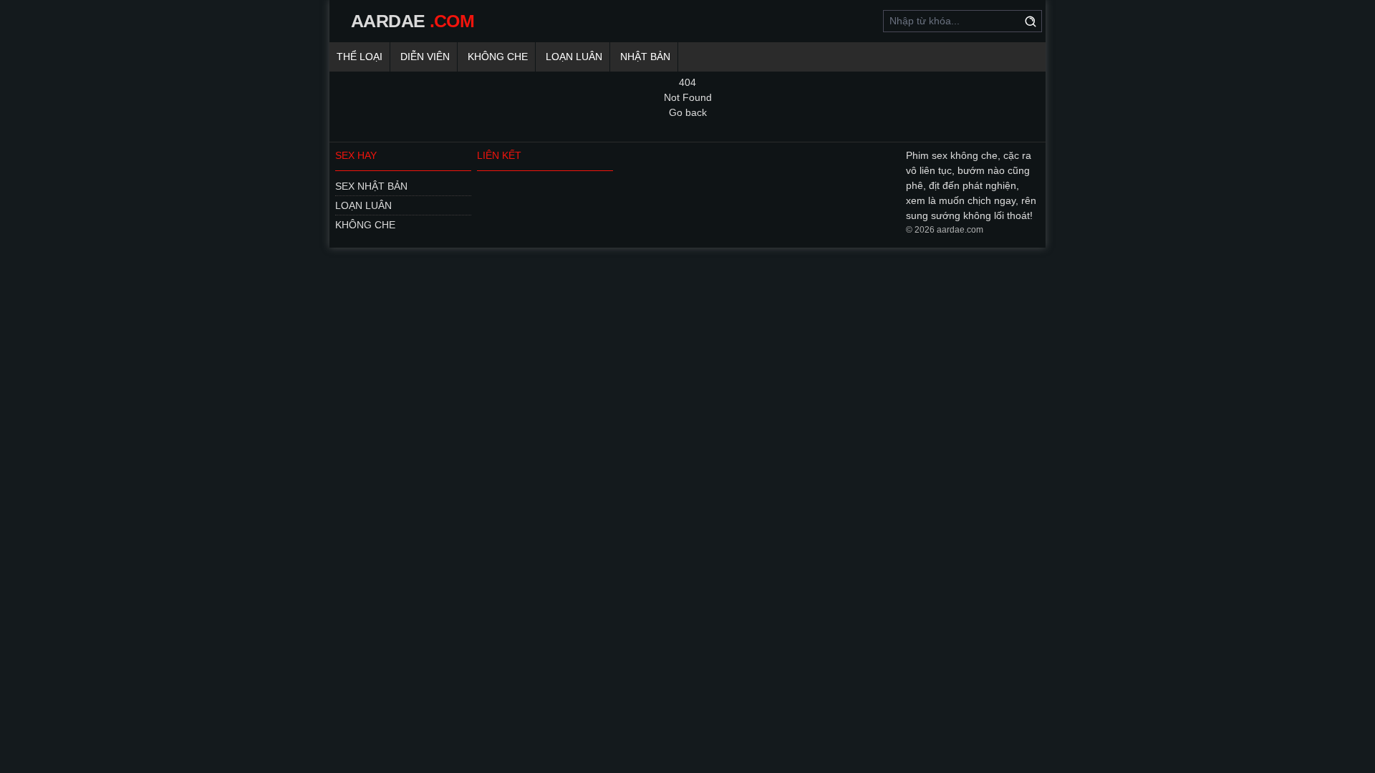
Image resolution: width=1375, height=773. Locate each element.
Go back (688, 112)
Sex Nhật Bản (371, 186)
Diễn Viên (425, 56)
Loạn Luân (574, 56)
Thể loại (359, 56)
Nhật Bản (645, 56)
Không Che (498, 56)
